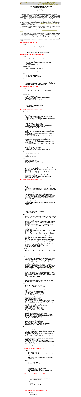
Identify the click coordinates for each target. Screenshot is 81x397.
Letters (55, 2)
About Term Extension (43, 2)
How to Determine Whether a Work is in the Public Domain (45, 23)
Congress (44, 3)
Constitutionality (51, 2)
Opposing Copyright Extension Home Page (50, 4)
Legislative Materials (50, 3)
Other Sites (40, 4)
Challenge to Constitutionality (47, 268)
